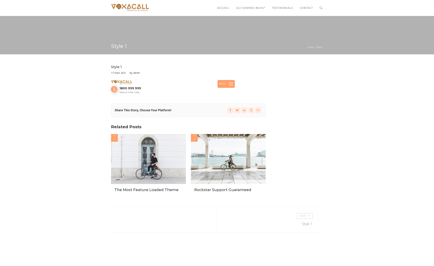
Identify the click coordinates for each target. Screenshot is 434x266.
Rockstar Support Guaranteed (222, 190)
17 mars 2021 (118, 72)
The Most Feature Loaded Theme (146, 190)
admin (136, 72)
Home (311, 47)
